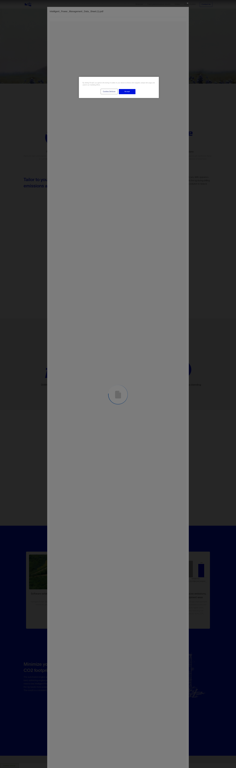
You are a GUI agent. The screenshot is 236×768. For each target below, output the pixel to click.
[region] (119, 87)
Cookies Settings (109, 91)
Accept (127, 91)
